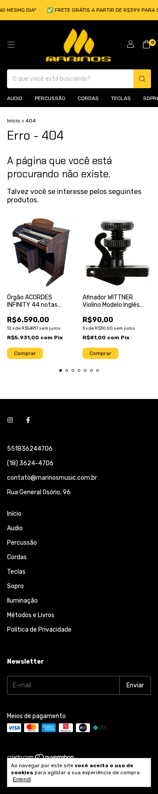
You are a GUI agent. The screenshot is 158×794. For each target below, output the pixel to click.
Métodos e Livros (30, 615)
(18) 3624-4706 (30, 463)
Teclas (121, 98)
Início (13, 121)
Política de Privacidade (39, 629)
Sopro (15, 586)
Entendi (22, 779)
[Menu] (11, 45)
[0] (146, 45)
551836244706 (30, 449)
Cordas (88, 98)
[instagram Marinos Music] (10, 420)
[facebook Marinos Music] (28, 420)
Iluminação (22, 600)
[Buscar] (142, 78)
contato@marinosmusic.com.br (52, 477)
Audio (14, 98)
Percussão (50, 98)
